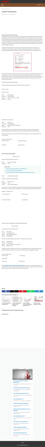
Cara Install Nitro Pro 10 (18, 399)
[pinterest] (22, 291)
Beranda (22, 442)
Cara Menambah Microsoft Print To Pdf (21, 387)
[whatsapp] (31, 291)
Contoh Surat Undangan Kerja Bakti (20, 403)
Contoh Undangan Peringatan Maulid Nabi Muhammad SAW (27, 304)
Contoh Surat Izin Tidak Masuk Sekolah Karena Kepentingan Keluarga (20, 172)
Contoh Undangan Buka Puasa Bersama (14, 170)
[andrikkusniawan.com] (6, 1)
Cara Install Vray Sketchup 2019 (20, 432)
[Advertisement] (22, 25)
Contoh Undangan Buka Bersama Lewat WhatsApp (16, 168)
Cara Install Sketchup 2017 (19, 416)
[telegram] (39, 291)
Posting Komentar (12, 14)
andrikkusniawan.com (24, 445)
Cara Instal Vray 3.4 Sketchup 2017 (20, 421)
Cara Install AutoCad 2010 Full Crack (21, 393)
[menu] (3, 5)
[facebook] (6, 291)
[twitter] (14, 291)
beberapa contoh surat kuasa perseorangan (14, 265)
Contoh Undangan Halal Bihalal (19, 427)
